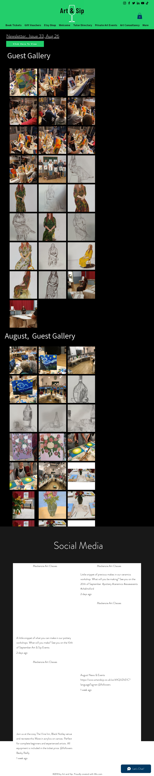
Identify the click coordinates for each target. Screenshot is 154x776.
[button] (139, 16)
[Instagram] (124, 3)
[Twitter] (134, 3)
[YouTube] (143, 3)
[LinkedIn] (138, 3)
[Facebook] (129, 3)
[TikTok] (147, 3)
